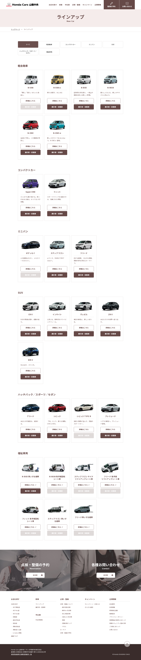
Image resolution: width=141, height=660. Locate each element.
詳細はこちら (30, 101)
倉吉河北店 (16, 620)
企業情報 (98, 5)
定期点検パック (67, 623)
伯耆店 (15, 617)
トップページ (15, 29)
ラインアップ (40, 604)
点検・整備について (66, 604)
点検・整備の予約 (65, 633)
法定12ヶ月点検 (67, 617)
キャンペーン (87, 5)
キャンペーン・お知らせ (92, 604)
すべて (28, 44)
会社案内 (112, 604)
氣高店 (15, 623)
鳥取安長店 (16, 626)
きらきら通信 (89, 607)
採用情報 (112, 607)
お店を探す (53, 5)
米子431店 (16, 610)
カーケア (63, 630)
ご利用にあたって (114, 626)
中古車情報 (39, 620)
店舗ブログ (14, 636)
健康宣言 (112, 614)
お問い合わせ (113, 630)
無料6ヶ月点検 (66, 610)
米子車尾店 (16, 607)
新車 (60, 5)
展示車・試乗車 (57, 107)
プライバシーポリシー (116, 617)
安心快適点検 (66, 614)
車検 (63, 620)
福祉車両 (49, 52)
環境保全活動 (113, 610)
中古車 (67, 5)
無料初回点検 (66, 607)
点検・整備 (76, 5)
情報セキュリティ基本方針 (117, 623)
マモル (64, 626)
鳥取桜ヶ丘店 (17, 630)
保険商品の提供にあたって (117, 620)
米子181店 (16, 614)
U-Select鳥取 (17, 633)
